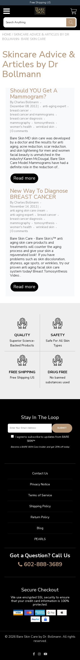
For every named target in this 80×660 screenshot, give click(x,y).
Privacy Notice (40, 484)
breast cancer (19, 111)
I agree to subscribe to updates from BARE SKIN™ (42, 439)
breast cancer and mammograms (32, 115)
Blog (40, 528)
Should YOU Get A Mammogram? (33, 94)
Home (6, 34)
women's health (21, 127)
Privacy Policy (44, 441)
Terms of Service (40, 495)
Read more (24, 178)
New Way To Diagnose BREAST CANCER (39, 194)
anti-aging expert (54, 106)
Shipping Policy (40, 506)
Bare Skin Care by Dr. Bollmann (38, 637)
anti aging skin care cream (27, 211)
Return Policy (40, 517)
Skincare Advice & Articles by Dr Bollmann (38, 64)
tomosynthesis (44, 123)
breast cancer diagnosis (26, 119)
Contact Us (40, 473)
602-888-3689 (43, 565)
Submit (62, 428)
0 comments (19, 131)
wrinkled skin (45, 127)
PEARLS (40, 539)
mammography (20, 123)
